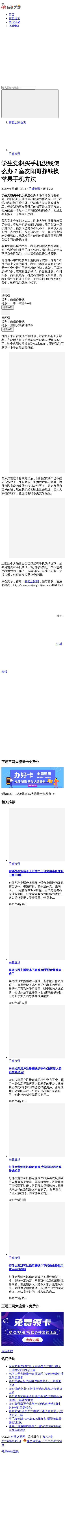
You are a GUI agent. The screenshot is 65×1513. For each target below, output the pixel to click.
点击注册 (7, 307)
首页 (11, 14)
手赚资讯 (34, 188)
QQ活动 (14, 25)
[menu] (2, 3)
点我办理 (7, 1351)
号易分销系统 (10, 1451)
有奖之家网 (32, 581)
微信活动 (14, 22)
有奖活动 (14, 18)
